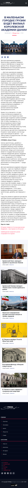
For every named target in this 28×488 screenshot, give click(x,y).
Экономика (5, 425)
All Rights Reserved (16, 481)
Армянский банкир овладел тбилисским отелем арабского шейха (13, 287)
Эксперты (5, 462)
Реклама (5, 467)
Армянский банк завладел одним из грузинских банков (12, 262)
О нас (4, 468)
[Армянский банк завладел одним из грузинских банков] (14, 251)
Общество (15, 33)
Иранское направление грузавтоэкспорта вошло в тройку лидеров (12, 314)
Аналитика (5, 447)
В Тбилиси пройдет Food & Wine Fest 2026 (12, 340)
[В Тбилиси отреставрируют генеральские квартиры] (14, 380)
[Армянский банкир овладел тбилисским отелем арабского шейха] (14, 276)
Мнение (5, 454)
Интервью (5, 450)
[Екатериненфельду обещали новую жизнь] (14, 355)
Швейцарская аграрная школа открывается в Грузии (10, 232)
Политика (5, 421)
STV (4, 465)
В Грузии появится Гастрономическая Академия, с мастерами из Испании (13, 228)
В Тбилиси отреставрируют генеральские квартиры (12, 390)
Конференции (6, 464)
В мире (4, 435)
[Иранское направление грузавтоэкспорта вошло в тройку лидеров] (14, 303)
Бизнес (4, 428)
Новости (11, 264)
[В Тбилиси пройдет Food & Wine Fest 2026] (14, 330)
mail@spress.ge (6, 470)
